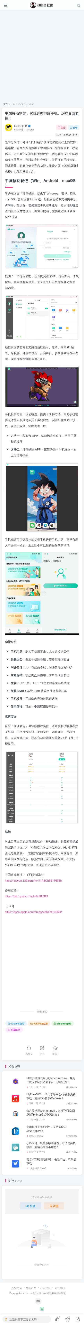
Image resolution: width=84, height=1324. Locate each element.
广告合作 (45, 1288)
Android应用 (19, 104)
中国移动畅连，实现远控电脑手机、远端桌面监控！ (42, 116)
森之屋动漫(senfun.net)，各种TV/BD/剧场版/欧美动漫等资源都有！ (50, 1112)
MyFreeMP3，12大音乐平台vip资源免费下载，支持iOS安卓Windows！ (51, 1096)
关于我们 (60, 1288)
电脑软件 (16, 1029)
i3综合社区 (20, 126)
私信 (75, 127)
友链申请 (17, 1288)
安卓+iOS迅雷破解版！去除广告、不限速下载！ (51, 1161)
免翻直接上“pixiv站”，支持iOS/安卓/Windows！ (46, 1129)
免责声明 (31, 1288)
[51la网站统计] (42, 1308)
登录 (32, 1206)
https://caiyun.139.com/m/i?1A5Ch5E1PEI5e (33, 880)
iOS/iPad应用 (41, 1023)
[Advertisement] (42, 56)
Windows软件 (64, 1023)
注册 (55, 1206)
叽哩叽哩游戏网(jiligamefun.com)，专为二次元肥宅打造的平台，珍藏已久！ (50, 1080)
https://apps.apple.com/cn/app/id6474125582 (33, 912)
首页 (7, 104)
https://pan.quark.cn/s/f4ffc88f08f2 (26, 896)
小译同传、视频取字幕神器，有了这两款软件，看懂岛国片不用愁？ (51, 1145)
